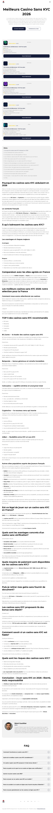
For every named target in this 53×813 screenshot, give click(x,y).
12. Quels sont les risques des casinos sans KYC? (15, 173)
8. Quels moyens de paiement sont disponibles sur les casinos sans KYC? (21, 165)
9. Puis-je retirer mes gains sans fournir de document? (17, 167)
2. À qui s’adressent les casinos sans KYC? (13, 152)
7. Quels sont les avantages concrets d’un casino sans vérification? (20, 163)
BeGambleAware (41, 808)
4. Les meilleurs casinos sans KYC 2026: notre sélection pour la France (21, 156)
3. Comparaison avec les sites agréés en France (15, 154)
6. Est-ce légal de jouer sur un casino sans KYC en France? (18, 161)
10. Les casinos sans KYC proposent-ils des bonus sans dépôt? (19, 169)
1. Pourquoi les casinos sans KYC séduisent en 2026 (16, 150)
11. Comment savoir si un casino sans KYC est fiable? (16, 171)
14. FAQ (5, 177)
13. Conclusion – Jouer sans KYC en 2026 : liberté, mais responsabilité (20, 175)
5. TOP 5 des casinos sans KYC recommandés (15, 158)
